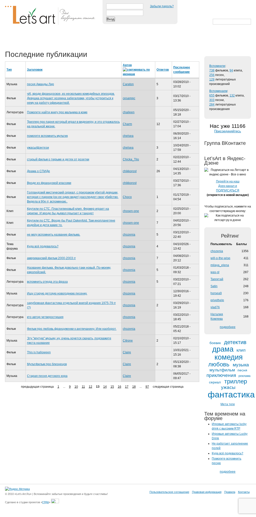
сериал (215, 382)
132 (232, 95)
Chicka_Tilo (131, 159)
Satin (214, 286)
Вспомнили (217, 66)
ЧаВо (56, 38)
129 (211, 79)
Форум (100, 38)
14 (105, 386)
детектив (235, 342)
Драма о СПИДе (38, 171)
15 (112, 386)
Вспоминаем (218, 91)
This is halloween (39, 352)
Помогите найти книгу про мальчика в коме (57, 112)
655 (211, 95)
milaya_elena (219, 265)
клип (241, 350)
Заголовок (34, 69)
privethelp (217, 300)
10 (76, 386)
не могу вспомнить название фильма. (53, 234)
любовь (219, 364)
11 (83, 386)
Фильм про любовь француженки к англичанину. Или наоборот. (71, 329)
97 (147, 386)
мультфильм (222, 370)
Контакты (244, 491)
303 (211, 100)
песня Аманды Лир (40, 84)
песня (242, 370)
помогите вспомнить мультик (47, 136)
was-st (214, 272)
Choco (127, 197)
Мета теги (227, 404)
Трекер (36, 38)
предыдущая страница (37, 386)
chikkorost (129, 171)
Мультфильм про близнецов (47, 364)
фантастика (231, 394)
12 (90, 386)
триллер (235, 381)
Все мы (78, 38)
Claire (127, 352)
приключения (221, 375)
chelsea (128, 136)
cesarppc (129, 98)
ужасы (228, 387)
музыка (241, 364)
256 (211, 75)
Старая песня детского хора (47, 376)
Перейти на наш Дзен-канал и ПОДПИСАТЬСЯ (228, 186)
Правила (229, 491)
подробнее (228, 327)
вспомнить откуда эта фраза (47, 281)
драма (223, 349)
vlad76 (215, 307)
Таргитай (216, 279)
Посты (14, 38)
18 (134, 386)
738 (211, 70)
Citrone (128, 340)
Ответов (162, 69)
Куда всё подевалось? (42, 246)
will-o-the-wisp (220, 258)
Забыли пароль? (162, 6)
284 (211, 104)
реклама (244, 376)
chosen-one (131, 211)
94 (231, 70)
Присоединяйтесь (227, 131)
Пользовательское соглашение (169, 491)
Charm (127, 124)
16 (119, 386)
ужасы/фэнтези (38, 147)
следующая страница (168, 386)
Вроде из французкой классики (49, 183)
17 (126, 386)
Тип (9, 69)
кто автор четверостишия (45, 317)
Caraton (128, 84)
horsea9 (216, 293)
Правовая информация (207, 491)
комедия (228, 357)
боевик (215, 343)
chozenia (129, 234)
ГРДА (45, 502)
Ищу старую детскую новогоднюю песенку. (57, 293)
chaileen (128, 112)
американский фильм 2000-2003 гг (51, 258)
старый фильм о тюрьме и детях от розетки (58, 159)
